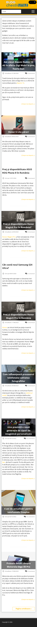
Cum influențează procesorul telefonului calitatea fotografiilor (18, 378)
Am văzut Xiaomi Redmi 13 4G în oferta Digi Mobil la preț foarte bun (18, 65)
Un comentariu (31, 438)
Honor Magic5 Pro (9, 237)
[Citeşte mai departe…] (28, 104)
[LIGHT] (33, 2)
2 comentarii (31, 273)
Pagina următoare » (23, 609)
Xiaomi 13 (20, 83)
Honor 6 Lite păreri (18, 132)
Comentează (31, 73)
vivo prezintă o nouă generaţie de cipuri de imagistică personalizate (18, 430)
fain (3, 462)
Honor (4, 327)
